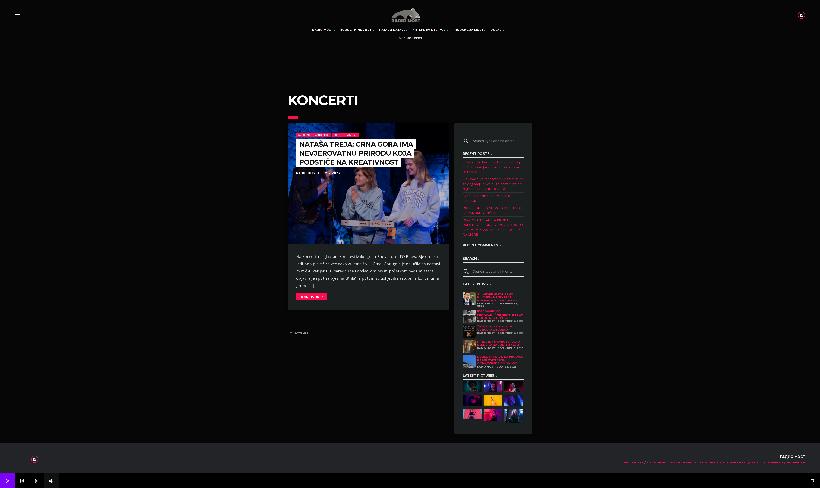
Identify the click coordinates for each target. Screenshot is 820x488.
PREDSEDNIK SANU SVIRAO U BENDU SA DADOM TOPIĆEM (498, 343)
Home (401, 38)
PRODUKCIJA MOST (468, 30)
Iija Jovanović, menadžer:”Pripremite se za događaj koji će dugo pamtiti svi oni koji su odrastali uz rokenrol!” (493, 184)
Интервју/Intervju (429, 30)
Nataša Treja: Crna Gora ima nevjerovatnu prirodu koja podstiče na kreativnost (356, 153)
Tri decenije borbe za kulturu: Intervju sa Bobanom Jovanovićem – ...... (500, 297)
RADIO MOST (322, 30)
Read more (312, 297)
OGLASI (496, 30)
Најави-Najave (392, 30)
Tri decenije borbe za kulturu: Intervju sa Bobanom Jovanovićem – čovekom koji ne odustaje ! (492, 167)
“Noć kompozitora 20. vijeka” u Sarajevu (495, 328)
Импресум (796, 462)
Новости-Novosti (356, 30)
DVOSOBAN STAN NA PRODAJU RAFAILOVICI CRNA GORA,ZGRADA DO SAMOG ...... (500, 360)
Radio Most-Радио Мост (313, 134)
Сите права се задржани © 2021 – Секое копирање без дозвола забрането (715, 462)
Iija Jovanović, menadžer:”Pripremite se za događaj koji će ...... (500, 315)
